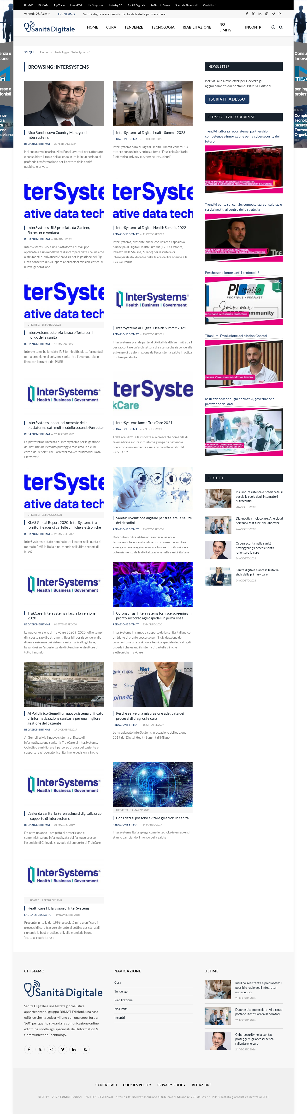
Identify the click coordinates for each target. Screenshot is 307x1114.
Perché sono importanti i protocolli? (232, 272)
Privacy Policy (171, 1085)
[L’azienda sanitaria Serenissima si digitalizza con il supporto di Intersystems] (64, 784)
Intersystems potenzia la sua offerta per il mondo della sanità (60, 334)
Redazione (202, 1085)
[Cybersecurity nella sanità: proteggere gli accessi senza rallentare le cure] (218, 550)
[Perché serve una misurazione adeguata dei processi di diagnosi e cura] (153, 684)
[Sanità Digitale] (49, 27)
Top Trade (59, 5)
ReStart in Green (160, 5)
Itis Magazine (95, 5)
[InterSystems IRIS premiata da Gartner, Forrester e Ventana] (64, 198)
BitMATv (43, 5)
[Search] (280, 27)
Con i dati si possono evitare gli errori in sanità (152, 818)
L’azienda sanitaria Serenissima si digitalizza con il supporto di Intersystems (65, 815)
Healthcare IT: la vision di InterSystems (58, 908)
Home (92, 27)
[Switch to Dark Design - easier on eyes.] (273, 27)
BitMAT (28, 5)
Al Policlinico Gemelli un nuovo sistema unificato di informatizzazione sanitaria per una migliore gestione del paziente (65, 718)
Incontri (254, 27)
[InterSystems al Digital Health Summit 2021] (153, 299)
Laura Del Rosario (38, 914)
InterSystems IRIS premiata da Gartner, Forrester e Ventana (59, 229)
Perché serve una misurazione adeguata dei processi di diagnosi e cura (150, 715)
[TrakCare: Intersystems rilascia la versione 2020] (64, 584)
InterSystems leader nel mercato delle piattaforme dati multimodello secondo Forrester (66, 425)
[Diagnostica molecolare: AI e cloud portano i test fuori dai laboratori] (218, 525)
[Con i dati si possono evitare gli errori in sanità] (153, 784)
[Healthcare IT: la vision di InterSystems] (64, 874)
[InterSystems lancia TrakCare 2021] (153, 393)
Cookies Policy (137, 1085)
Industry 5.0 (115, 5)
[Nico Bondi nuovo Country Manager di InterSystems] (64, 103)
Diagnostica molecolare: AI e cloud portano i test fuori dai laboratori (259, 520)
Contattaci (209, 5)
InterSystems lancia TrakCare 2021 (144, 422)
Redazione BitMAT (37, 143)
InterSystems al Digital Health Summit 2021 (151, 328)
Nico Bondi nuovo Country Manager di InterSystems (57, 134)
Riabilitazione (197, 27)
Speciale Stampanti (186, 5)
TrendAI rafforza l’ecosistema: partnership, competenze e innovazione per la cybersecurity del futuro (242, 136)
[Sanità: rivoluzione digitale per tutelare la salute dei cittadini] (153, 489)
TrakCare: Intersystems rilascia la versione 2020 (61, 615)
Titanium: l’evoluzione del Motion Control (236, 336)
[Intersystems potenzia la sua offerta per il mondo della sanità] (64, 299)
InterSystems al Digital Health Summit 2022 (151, 227)
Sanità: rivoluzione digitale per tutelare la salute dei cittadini (154, 520)
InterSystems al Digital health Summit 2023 (150, 132)
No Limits (225, 27)
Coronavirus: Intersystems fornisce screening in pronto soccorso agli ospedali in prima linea (153, 615)
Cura (111, 27)
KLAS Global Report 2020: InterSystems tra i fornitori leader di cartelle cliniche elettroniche (64, 524)
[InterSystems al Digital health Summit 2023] (153, 103)
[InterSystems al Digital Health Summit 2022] (153, 198)
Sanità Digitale (136, 5)
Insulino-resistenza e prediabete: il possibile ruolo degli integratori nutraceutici (259, 496)
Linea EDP (76, 5)
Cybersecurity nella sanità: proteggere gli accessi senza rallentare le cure (255, 547)
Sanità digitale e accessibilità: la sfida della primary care (124, 14)
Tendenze (133, 27)
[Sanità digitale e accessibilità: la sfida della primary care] (218, 576)
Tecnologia (163, 27)
